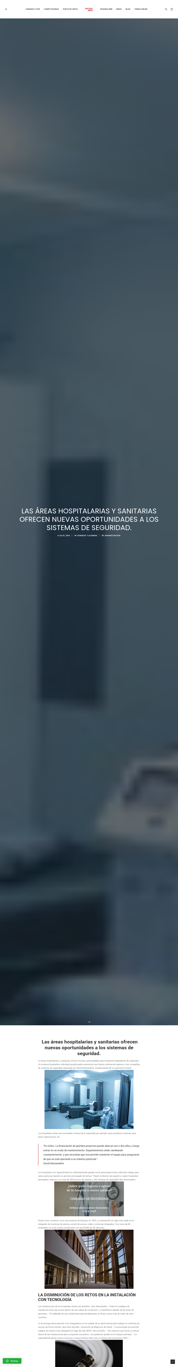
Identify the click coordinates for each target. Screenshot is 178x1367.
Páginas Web (106, 9)
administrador (113, 535)
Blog (128, 9)
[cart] (171, 9)
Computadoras (51, 9)
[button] (12, 1361)
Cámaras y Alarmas (87, 535)
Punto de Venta (70, 9)
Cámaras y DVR (32, 9)
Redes (119, 9)
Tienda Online (140, 9)
